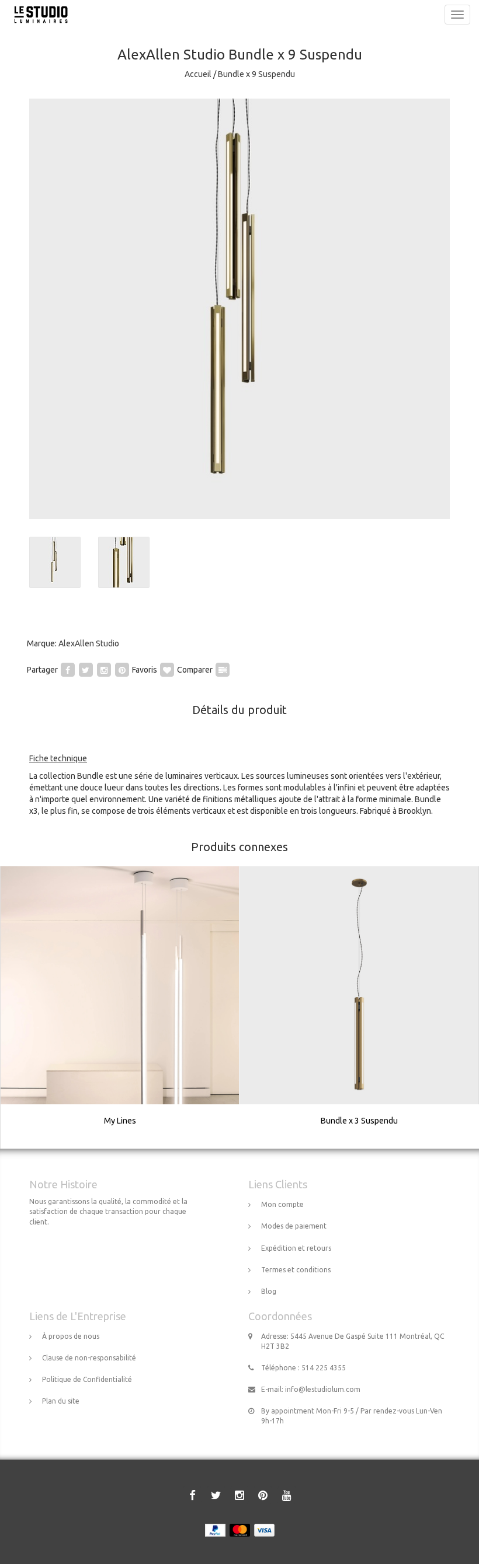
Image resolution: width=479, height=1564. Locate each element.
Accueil (198, 74)
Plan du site (60, 1401)
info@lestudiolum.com (322, 1389)
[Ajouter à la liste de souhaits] (167, 669)
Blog (268, 1291)
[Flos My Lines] (120, 1007)
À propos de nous (70, 1336)
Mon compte (282, 1204)
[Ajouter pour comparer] (222, 669)
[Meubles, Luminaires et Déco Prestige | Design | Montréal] (38, 14)
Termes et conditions (296, 1269)
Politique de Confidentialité (87, 1379)
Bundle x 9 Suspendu (256, 74)
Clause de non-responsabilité (89, 1358)
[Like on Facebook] (68, 669)
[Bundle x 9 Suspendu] (239, 309)
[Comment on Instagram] (104, 669)
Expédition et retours (296, 1248)
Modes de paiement (294, 1226)
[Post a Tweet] (86, 669)
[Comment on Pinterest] (122, 669)
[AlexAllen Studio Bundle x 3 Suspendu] (359, 1007)
